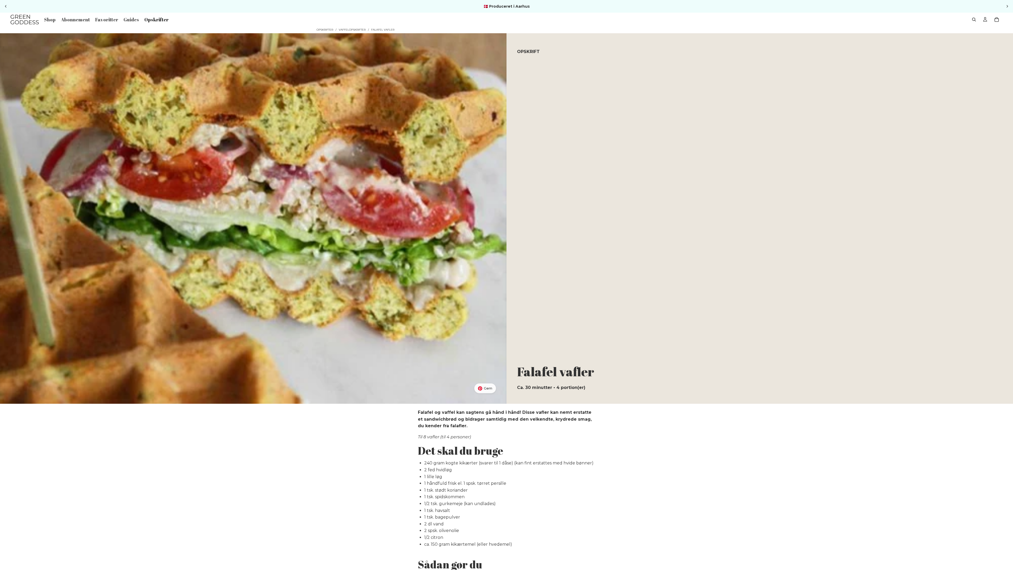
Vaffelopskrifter (352, 29)
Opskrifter (325, 29)
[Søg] (974, 19)
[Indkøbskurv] (996, 19)
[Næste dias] (1007, 6)
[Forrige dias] (6, 6)
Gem (488, 388)
